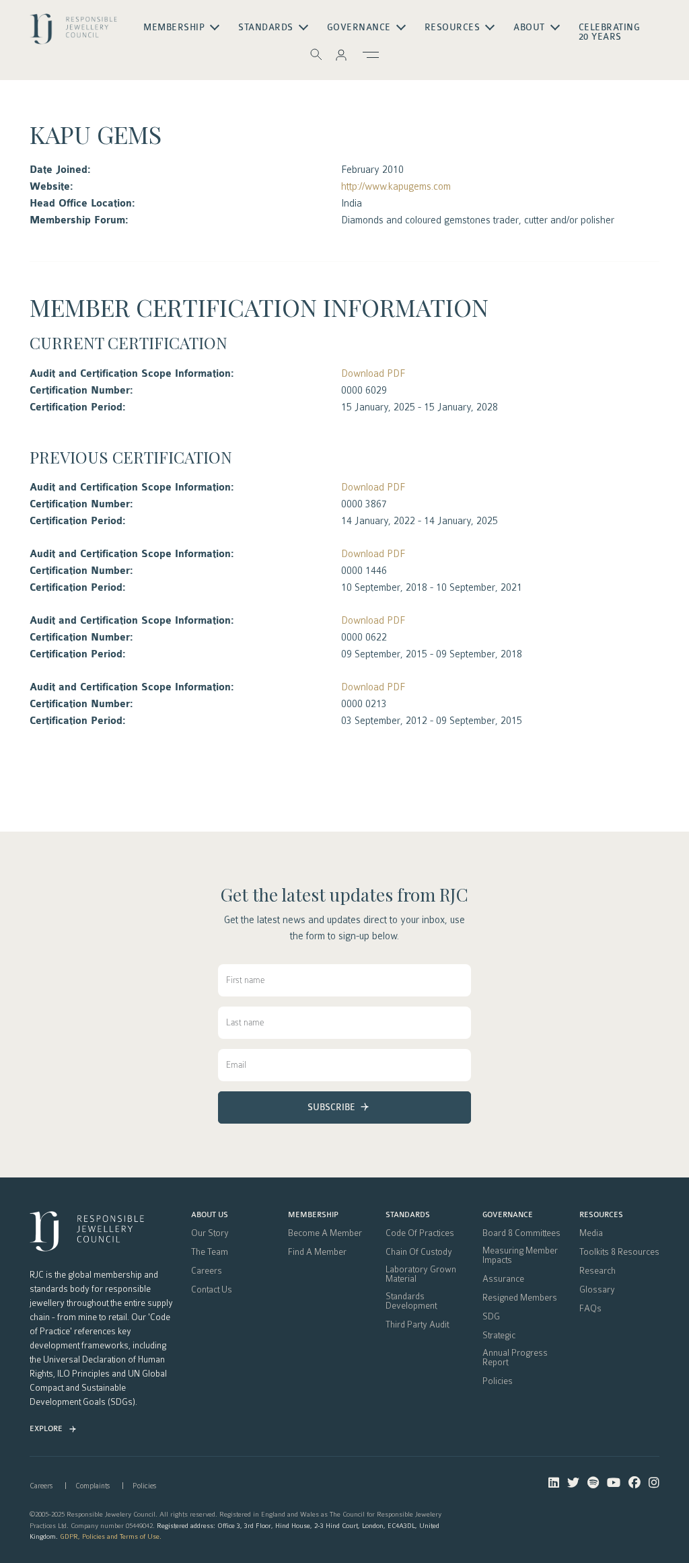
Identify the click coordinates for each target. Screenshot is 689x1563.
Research (597, 1271)
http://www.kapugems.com (396, 186)
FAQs (590, 1308)
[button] (341, 54)
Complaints (92, 1486)
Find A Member (317, 1252)
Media (591, 1233)
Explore (46, 1428)
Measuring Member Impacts (520, 1255)
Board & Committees (521, 1233)
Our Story (210, 1233)
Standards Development (411, 1301)
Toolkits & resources (619, 1252)
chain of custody (419, 1252)
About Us (209, 1215)
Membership (313, 1215)
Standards (408, 1215)
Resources (601, 1215)
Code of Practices (420, 1233)
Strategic (498, 1335)
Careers (206, 1271)
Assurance (503, 1279)
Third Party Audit (417, 1325)
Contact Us (211, 1290)
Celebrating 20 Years (610, 32)
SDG (491, 1316)
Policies (497, 1381)
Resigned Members (519, 1298)
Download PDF (373, 373)
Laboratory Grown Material (421, 1274)
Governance (507, 1215)
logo (73, 32)
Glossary (597, 1290)
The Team (209, 1252)
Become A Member (325, 1233)
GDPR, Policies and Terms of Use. (110, 1536)
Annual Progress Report (515, 1357)
